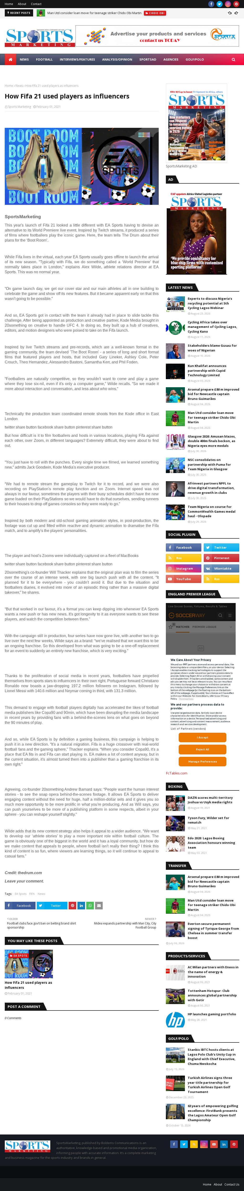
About (22, 4)
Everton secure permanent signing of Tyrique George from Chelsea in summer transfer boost (213, 931)
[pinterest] (236, 4)
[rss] (183, 558)
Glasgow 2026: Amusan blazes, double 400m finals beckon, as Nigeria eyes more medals (212, 441)
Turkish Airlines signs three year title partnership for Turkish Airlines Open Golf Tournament (210, 1085)
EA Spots (20, 894)
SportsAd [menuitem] (147, 59)
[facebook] (211, 4)
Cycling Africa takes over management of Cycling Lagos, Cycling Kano (212, 327)
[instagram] (228, 4)
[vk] (221, 568)
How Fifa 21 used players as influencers (28, 985)
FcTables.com (176, 773)
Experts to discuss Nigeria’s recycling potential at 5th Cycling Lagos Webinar (210, 303)
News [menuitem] (24, 59)
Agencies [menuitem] (170, 59)
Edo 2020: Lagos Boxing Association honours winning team (211, 843)
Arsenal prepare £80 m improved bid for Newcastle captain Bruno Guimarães (213, 394)
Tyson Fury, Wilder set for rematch (208, 820)
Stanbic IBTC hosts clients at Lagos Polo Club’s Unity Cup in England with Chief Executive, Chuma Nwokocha (212, 1056)
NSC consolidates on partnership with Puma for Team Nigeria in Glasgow (209, 464)
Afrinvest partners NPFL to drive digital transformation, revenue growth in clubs (211, 488)
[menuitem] (10, 59)
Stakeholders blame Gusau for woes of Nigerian (212, 347)
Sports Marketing (19, 107)
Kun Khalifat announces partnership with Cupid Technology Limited (207, 370)
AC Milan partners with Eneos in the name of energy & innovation (213, 972)
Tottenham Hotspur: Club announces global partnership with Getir (212, 995)
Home (9, 4)
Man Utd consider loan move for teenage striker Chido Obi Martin (94, 13)
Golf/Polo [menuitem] (195, 59)
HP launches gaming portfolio (212, 1014)
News (19, 86)
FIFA (32, 894)
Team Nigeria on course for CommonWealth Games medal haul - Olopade (211, 511)
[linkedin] (224, 1144)
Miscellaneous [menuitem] (21, 71)
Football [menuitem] (44, 59)
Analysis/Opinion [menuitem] (117, 59)
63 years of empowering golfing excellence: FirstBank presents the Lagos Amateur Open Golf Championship (213, 1113)
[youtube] (183, 579)
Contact (36, 4)
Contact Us (231, 1184)
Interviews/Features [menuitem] (77, 59)
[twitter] (220, 4)
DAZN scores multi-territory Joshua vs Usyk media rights (210, 799)
